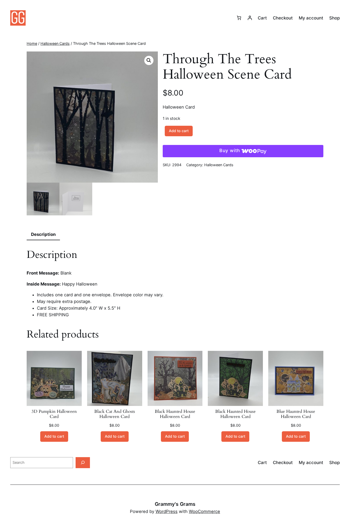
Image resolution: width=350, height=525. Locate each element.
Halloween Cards (55, 43)
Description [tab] (43, 234)
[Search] (83, 462)
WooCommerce (204, 511)
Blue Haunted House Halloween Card (295, 414)
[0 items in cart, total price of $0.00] (239, 18)
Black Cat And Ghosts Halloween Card (114, 414)
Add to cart (179, 131)
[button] (148, 60)
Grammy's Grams (175, 504)
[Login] (249, 18)
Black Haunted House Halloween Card (175, 414)
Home (32, 43)
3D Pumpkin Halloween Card (54, 414)
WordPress (167, 511)
